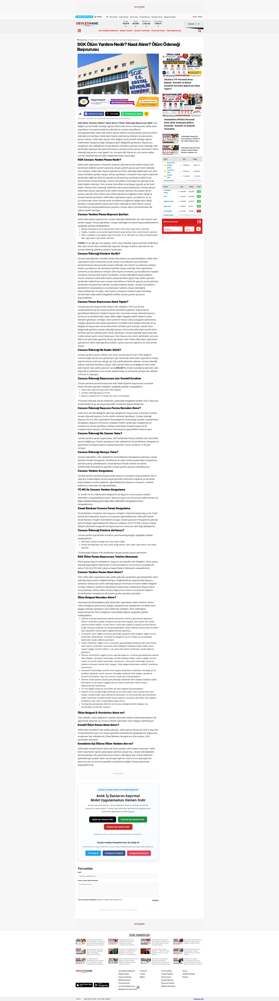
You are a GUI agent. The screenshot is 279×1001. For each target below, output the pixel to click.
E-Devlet (143, 971)
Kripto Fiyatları (124, 17)
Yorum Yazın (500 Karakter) (88, 880)
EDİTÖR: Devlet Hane (125, 118)
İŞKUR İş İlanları (125, 980)
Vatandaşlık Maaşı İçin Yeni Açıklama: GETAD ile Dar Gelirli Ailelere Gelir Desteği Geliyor (190, 138)
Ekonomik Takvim (156, 17)
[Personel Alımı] (182, 65)
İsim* (80, 872)
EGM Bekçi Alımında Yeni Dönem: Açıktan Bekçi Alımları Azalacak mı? (190, 150)
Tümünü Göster (169, 181)
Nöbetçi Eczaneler (170, 17)
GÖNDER (155, 900)
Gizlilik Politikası (189, 974)
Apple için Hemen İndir (102, 819)
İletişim (200, 17)
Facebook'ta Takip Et (114, 853)
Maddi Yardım (94, 40)
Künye (195, 17)
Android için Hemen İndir (132, 819)
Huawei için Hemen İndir (118, 827)
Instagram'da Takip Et (139, 853)
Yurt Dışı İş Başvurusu (127, 986)
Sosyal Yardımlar (125, 977)
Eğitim (142, 977)
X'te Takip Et (93, 853)
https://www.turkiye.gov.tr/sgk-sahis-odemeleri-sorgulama (107, 501)
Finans (142, 974)
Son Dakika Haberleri (127, 971)
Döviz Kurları (134, 17)
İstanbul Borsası (145, 17)
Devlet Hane (83, 40)
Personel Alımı (124, 983)
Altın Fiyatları (113, 17)
